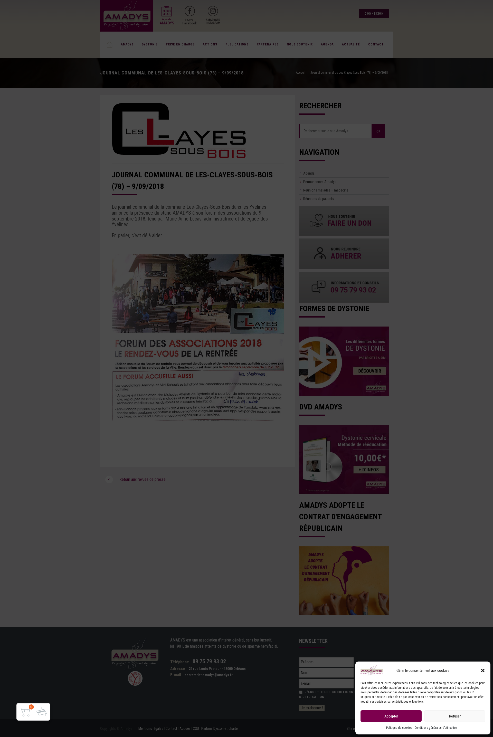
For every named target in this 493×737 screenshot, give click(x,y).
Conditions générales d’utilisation (436, 728)
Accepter (391, 716)
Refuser (455, 716)
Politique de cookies (399, 728)
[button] (482, 670)
